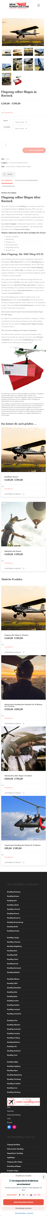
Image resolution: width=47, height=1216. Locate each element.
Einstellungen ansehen (24, 1208)
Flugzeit (5, 120)
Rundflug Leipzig (13, 937)
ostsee (7, 166)
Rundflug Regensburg (14, 1075)
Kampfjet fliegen (12, 1170)
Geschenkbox (6, 127)
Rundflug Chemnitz (13, 942)
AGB (8, 1118)
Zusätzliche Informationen (26, 180)
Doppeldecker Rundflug (15, 1153)
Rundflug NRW (12, 983)
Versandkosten (8, 112)
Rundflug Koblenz (13, 1005)
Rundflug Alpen (12, 1070)
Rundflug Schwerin (13, 909)
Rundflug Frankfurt (14, 1083)
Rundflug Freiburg (13, 1038)
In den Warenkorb (36, 150)
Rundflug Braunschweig (15, 922)
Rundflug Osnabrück (14, 1014)
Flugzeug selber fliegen (18, 163)
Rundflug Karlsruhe (14, 1029)
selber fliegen (26, 166)
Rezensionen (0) (9, 186)
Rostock (12, 166)
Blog (8, 1107)
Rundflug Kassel (12, 963)
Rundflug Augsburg (13, 1066)
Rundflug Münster (13, 979)
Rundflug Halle (12, 955)
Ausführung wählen (12, 494)
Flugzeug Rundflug (13, 1144)
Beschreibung (7, 180)
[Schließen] (43, 1177)
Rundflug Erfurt (12, 959)
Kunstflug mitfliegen (14, 1166)
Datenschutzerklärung (20, 1213)
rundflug (18, 166)
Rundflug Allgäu (12, 1062)
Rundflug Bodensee (13, 1042)
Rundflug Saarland (13, 1009)
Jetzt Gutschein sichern (23, 1202)
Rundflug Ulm (12, 1046)
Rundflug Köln (12, 992)
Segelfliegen (11, 1157)
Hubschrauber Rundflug (15, 1149)
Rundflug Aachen (13, 1001)
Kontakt (9, 1122)
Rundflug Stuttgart (13, 1033)
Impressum (30, 1213)
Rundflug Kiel (12, 900)
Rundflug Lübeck (13, 905)
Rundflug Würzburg (14, 1079)
